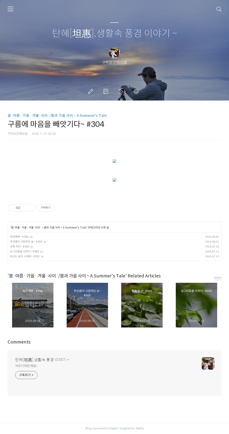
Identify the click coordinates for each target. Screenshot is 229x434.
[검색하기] (219, 9)
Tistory (140, 428)
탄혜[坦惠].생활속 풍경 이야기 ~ (114, 33)
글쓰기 (91, 91)
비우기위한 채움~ (26, 366)
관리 (137, 91)
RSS (122, 91)
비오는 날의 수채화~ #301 (25, 256)
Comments (19, 342)
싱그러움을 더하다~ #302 (24, 251)
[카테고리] (10, 9)
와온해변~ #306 (19, 236)
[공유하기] (24, 207)
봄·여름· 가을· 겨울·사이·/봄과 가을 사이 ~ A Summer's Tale (57, 115)
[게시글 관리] (30, 207)
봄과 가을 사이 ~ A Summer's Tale (65, 227)
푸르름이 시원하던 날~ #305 (26, 241)
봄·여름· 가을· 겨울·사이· (26, 227)
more (217, 277)
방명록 (106, 91)
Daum (113, 428)
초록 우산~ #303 (19, 246)
